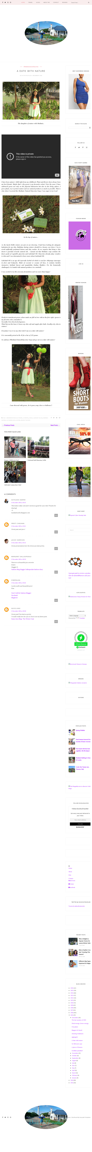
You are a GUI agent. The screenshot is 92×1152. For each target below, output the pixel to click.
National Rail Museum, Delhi (37, 460)
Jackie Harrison (18, 540)
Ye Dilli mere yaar (77, 1044)
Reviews (64, 2)
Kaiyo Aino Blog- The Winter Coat (22, 619)
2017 (72, 1010)
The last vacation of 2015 (79, 1020)
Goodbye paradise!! (77, 1050)
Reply (56, 515)
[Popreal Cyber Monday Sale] (77, 515)
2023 (72, 995)
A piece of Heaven (77, 1047)
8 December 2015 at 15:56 (18, 526)
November (75, 1053)
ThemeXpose (66, 1117)
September (75, 1058)
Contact (56, 2)
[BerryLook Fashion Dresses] (78, 664)
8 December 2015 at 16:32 (18, 543)
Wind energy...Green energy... (80, 1023)
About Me (46, 2)
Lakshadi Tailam (37, 418)
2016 (72, 1012)
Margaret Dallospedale (21, 556)
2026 (72, 988)
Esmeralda (15, 580)
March (74, 1073)
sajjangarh (75, 1037)
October (74, 1055)
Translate (82, 618)
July (73, 1063)
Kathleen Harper (18, 500)
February (74, 1075)
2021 (72, 1000)
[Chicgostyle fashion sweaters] (78, 683)
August (74, 1060)
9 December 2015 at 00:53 (18, 559)
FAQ (70, 875)
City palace (75, 1027)
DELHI (30, 418)
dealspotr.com (81, 650)
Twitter (72, 884)
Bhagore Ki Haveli (77, 1030)
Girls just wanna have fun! (12, 485)
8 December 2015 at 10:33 (18, 502)
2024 (72, 993)
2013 (72, 1083)
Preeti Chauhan (17, 523)
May (73, 1068)
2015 (72, 1015)
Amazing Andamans (77, 1033)
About (70, 871)
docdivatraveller (26, 75)
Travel (30, 2)
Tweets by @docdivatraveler (77, 906)
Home (23, 2)
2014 (72, 1080)
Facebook (14, 595)
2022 (72, 998)
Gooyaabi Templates (85, 1117)
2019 (72, 1005)
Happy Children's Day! (11, 460)
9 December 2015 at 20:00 (18, 611)
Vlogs (38, 2)
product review (25, 420)
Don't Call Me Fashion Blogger (21, 593)
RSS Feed (72, 880)
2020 (72, 1003)
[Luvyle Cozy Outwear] (76, 339)
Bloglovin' (14, 598)
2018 (72, 1008)
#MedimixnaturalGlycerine (31, 66)
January (74, 1078)
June (73, 1065)
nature (18, 420)
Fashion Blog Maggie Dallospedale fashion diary (27, 569)
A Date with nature (77, 1040)
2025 (72, 990)
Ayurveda (26, 418)
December (75, 1017)
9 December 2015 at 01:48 (18, 583)
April (73, 1070)
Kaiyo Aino (15, 608)
